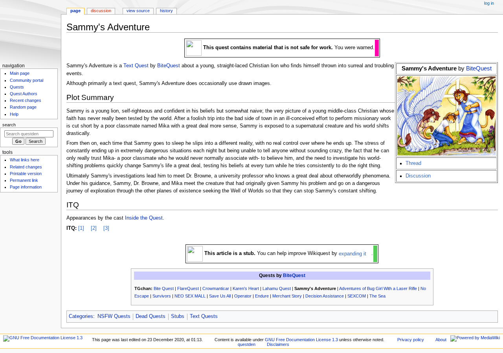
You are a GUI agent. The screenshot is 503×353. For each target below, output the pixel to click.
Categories (81, 316)
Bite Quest (164, 288)
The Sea (377, 296)
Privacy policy (410, 339)
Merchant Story (287, 296)
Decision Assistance (324, 296)
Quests (17, 87)
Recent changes (25, 100)
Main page (19, 73)
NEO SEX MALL (190, 296)
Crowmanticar (215, 288)
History (166, 10)
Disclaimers (278, 344)
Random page (23, 107)
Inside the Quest (144, 218)
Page (75, 10)
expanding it (352, 254)
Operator (243, 296)
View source (138, 10)
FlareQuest (188, 288)
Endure (262, 296)
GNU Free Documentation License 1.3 (301, 339)
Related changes (26, 166)
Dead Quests (150, 316)
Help (14, 114)
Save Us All (220, 296)
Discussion (418, 176)
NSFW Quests (113, 316)
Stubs (177, 316)
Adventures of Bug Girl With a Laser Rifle (378, 288)
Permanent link (24, 180)
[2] (94, 228)
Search (9, 124)
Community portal (26, 80)
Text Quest (136, 65)
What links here (24, 159)
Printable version (26, 173)
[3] (106, 228)
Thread (413, 163)
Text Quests (204, 316)
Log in (489, 3)
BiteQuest (479, 68)
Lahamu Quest (277, 288)
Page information (26, 187)
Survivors (161, 296)
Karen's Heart (246, 288)
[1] (81, 228)
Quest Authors (23, 93)
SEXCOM (356, 296)
